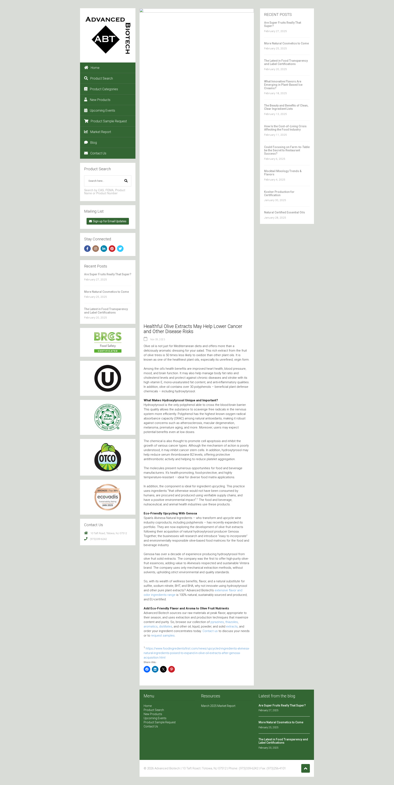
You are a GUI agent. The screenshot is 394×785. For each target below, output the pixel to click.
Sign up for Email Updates (109, 221)
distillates (165, 626)
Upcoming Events (102, 110)
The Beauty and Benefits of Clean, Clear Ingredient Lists (286, 107)
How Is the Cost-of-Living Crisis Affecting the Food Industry (285, 128)
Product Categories (104, 89)
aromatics (151, 626)
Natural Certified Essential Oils (284, 212)
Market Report (100, 132)
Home (95, 68)
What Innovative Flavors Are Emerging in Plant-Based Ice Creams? (283, 85)
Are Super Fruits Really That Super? (107, 274)
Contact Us (98, 153)
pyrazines (217, 622)
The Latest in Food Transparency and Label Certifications (106, 310)
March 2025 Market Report (218, 705)
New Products (100, 100)
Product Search (101, 78)
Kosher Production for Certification (279, 193)
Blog (93, 143)
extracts (232, 626)
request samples (163, 635)
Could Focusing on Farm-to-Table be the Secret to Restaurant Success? (287, 150)
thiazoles (231, 622)
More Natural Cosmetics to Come (106, 291)
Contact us (210, 631)
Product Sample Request (109, 121)
